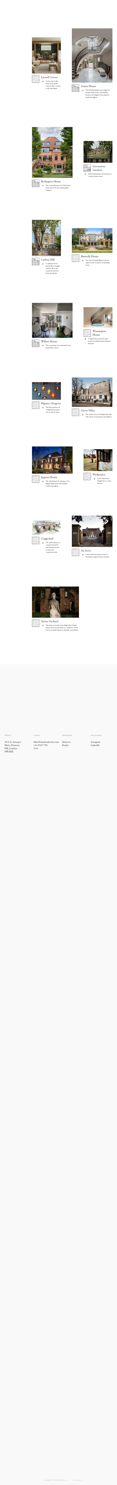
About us (66, 742)
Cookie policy (77, 1480)
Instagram (95, 742)
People (65, 745)
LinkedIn (95, 745)
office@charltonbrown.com (46, 742)
